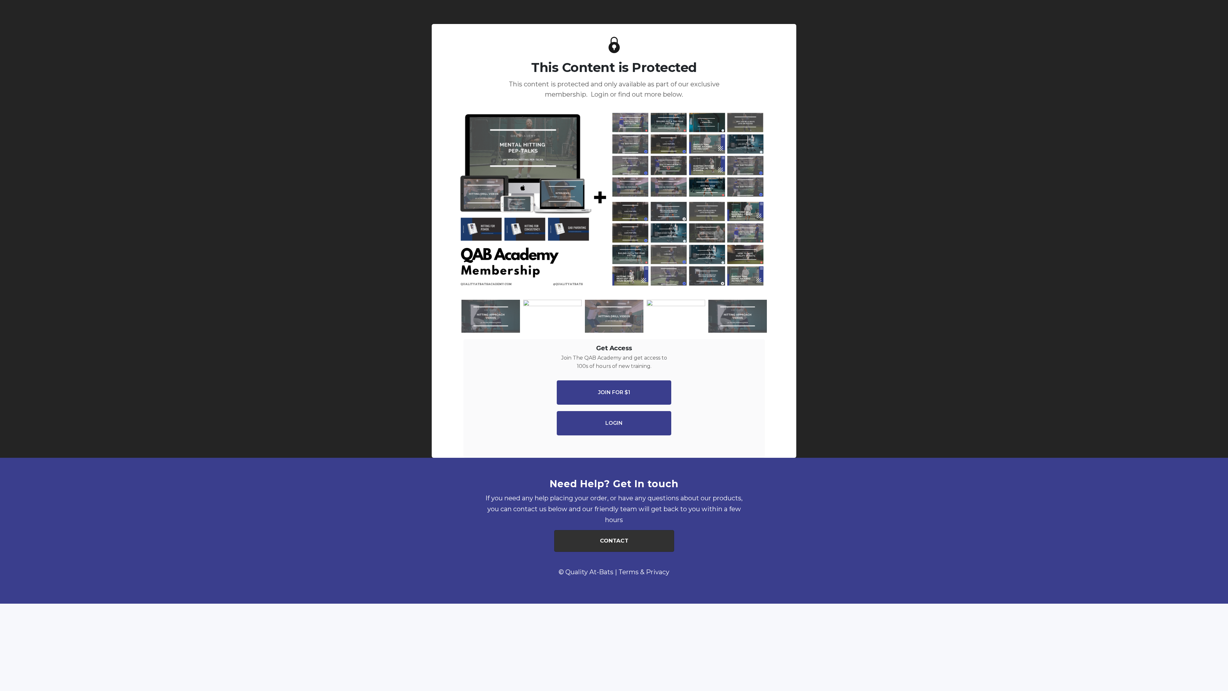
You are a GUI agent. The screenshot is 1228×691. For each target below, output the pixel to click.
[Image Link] (614, 202)
